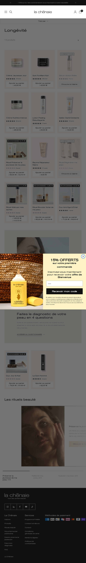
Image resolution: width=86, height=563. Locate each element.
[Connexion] (75, 12)
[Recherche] (10, 12)
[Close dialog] (83, 256)
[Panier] (80, 12)
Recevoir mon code (64, 291)
